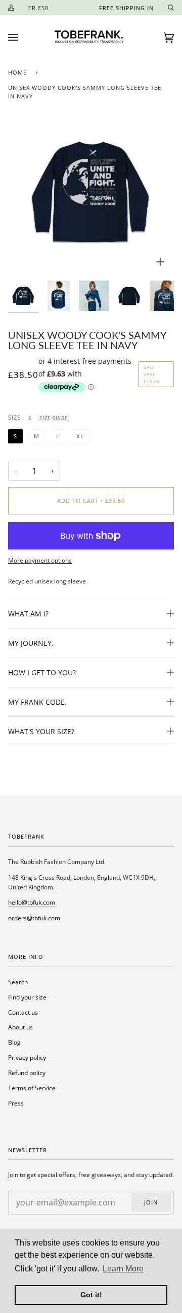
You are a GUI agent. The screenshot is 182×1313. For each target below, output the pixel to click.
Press (16, 1103)
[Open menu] (23, 37)
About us (20, 1027)
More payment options (40, 560)
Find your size (27, 997)
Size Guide (53, 417)
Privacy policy (27, 1057)
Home (17, 72)
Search (18, 982)
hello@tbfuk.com (31, 902)
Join (151, 1202)
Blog (14, 1042)
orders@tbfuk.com (34, 918)
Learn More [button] (123, 1268)
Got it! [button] (91, 1295)
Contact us (23, 1012)
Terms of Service (32, 1088)
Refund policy (27, 1072)
